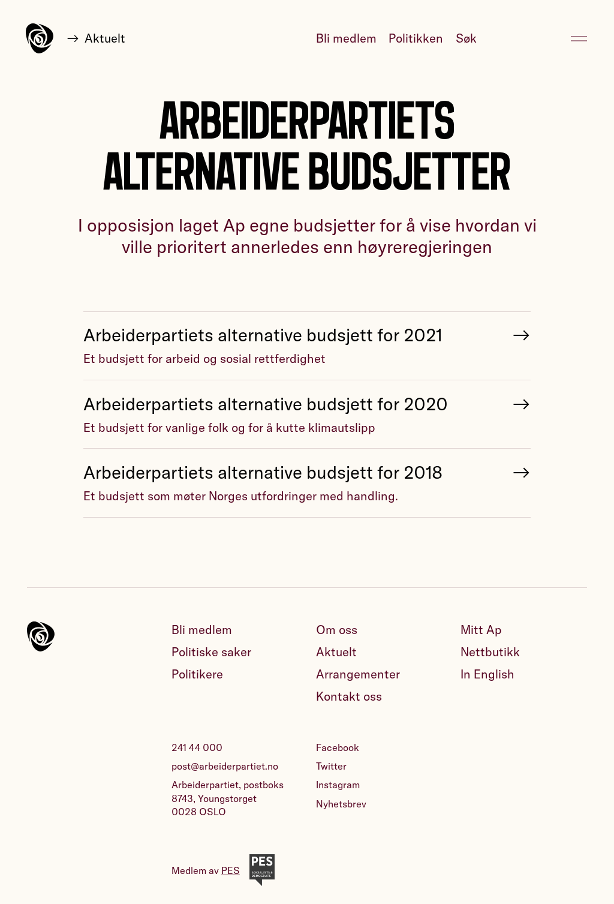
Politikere (197, 673)
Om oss (336, 629)
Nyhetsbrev (341, 804)
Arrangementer (358, 673)
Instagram (338, 785)
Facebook (337, 747)
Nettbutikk (490, 651)
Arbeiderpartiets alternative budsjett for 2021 (262, 335)
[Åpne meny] (579, 39)
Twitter (331, 766)
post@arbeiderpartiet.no (224, 766)
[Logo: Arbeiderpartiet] (39, 38)
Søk (466, 38)
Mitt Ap (481, 629)
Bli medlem (346, 38)
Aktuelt (105, 38)
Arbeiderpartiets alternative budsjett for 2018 (263, 472)
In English (487, 673)
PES (230, 870)
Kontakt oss (349, 696)
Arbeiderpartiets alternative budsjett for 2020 (265, 404)
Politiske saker (211, 651)
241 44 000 (196, 747)
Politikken (416, 38)
